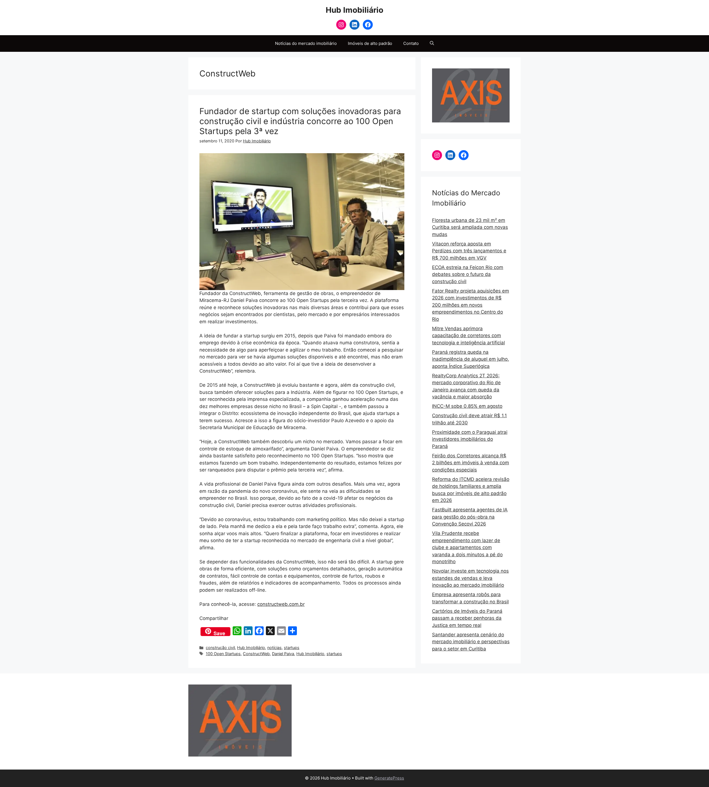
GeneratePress (389, 778)
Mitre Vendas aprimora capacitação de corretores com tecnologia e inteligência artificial (468, 335)
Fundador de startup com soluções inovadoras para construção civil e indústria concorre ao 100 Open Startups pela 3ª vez (300, 121)
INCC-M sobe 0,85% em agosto (467, 406)
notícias (274, 647)
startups (291, 647)
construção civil (220, 647)
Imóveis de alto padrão (370, 43)
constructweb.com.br (281, 604)
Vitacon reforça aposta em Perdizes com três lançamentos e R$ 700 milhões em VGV (469, 251)
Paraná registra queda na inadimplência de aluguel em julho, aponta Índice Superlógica (470, 359)
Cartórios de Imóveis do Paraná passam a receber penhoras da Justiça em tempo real (467, 618)
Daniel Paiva (283, 653)
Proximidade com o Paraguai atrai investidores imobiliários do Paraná (469, 439)
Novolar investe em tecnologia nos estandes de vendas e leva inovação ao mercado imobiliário (470, 578)
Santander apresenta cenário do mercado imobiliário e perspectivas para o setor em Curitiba (471, 642)
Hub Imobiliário (354, 10)
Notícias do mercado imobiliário (306, 43)
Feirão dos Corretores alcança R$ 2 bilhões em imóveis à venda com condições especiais (470, 463)
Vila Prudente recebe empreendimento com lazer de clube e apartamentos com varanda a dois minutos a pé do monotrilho (467, 547)
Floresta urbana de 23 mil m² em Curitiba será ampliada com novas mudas (470, 227)
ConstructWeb (256, 653)
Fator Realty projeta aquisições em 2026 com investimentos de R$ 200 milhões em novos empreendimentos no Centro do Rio (470, 305)
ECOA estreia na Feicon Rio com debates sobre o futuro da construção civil (467, 274)
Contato (411, 43)
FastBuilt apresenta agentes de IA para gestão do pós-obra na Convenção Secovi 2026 (470, 517)
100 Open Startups (223, 653)
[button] (432, 43)
